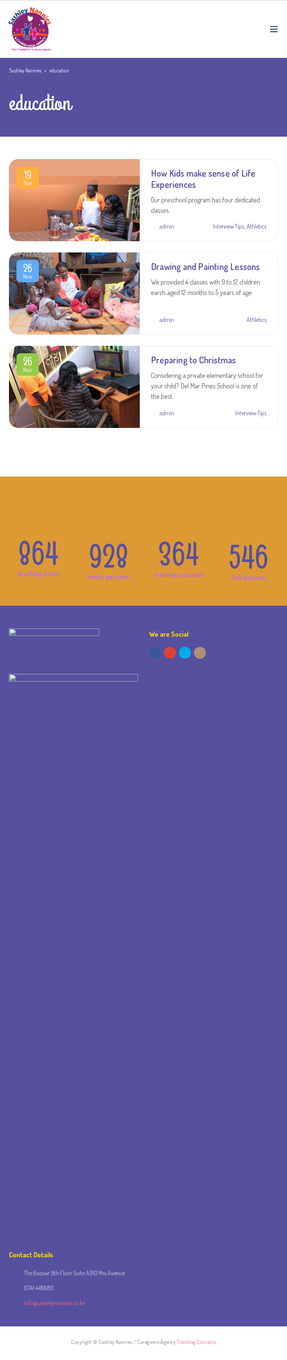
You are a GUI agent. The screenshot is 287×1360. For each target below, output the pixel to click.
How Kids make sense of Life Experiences (203, 178)
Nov (27, 272)
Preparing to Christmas (193, 360)
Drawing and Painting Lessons (205, 266)
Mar (28, 179)
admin (166, 226)
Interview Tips (228, 226)
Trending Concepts (196, 1342)
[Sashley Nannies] (30, 29)
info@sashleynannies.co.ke (54, 1303)
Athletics (256, 226)
